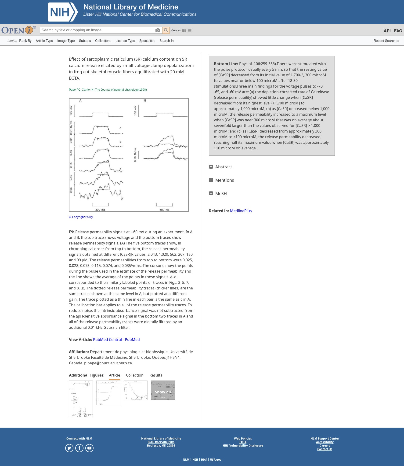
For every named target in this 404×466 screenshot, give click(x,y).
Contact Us (324, 449)
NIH (195, 460)
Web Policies (243, 438)
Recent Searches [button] (386, 40)
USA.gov (215, 460)
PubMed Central (107, 339)
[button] (25, 40)
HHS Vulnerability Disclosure (243, 446)
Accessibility (325, 442)
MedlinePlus (241, 210)
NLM (186, 460)
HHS (204, 460)
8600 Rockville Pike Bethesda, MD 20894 (161, 444)
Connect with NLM (79, 438)
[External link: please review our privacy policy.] (69, 448)
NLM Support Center (324, 438)
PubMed (132, 339)
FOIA (242, 442)
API (387, 31)
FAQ (398, 31)
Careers (325, 446)
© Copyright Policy (81, 217)
